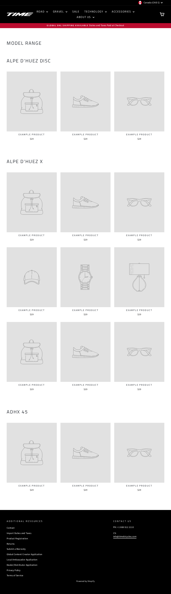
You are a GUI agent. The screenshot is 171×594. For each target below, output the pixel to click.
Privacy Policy (14, 570)
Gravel (59, 11)
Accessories (122, 11)
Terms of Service (15, 575)
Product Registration (17, 538)
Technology (94, 11)
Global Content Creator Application (24, 554)
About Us (84, 17)
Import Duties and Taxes (19, 533)
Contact (11, 527)
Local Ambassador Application (22, 559)
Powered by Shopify (85, 581)
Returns (11, 543)
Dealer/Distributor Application (22, 565)
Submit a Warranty (16, 549)
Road (41, 11)
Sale (75, 11)
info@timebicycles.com (124, 536)
